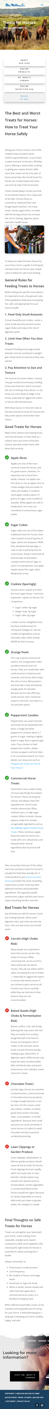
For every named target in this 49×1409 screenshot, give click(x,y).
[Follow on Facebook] (37, 1405)
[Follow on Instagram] (42, 1405)
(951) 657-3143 (38, 1397)
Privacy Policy (23, 1401)
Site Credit (11, 1401)
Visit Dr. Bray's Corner (25, 1376)
